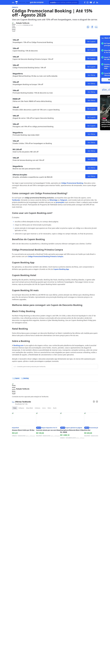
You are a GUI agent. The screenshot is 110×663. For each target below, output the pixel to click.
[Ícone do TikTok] (94, 2)
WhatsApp (53, 200)
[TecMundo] (16, 2)
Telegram (63, 200)
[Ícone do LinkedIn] (97, 2)
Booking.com (18, 345)
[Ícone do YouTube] (91, 2)
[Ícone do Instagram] (87, 2)
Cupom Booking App (61, 269)
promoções (60, 202)
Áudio (54, 408)
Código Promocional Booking (72, 183)
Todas (14, 408)
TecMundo (16, 200)
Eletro (49, 408)
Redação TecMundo (22, 23)
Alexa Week (29, 408)
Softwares (21, 408)
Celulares (37, 408)
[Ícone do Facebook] (84, 2)
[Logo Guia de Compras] (36, 2)
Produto (15, 7)
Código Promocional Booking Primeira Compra (45, 256)
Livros (44, 408)
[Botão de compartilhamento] (88, 27)
